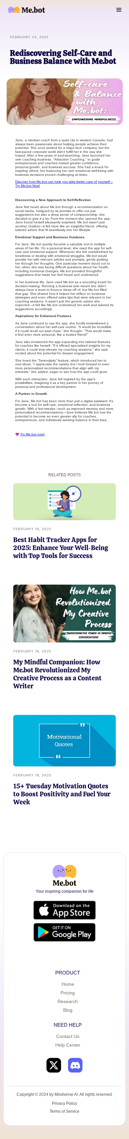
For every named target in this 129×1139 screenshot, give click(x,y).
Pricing (68, 992)
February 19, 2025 (32, 529)
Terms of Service (64, 1111)
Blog (67, 1010)
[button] (119, 10)
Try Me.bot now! (32, 434)
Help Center (67, 1045)
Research (68, 1001)
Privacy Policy (64, 1103)
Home (68, 984)
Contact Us (67, 1036)
